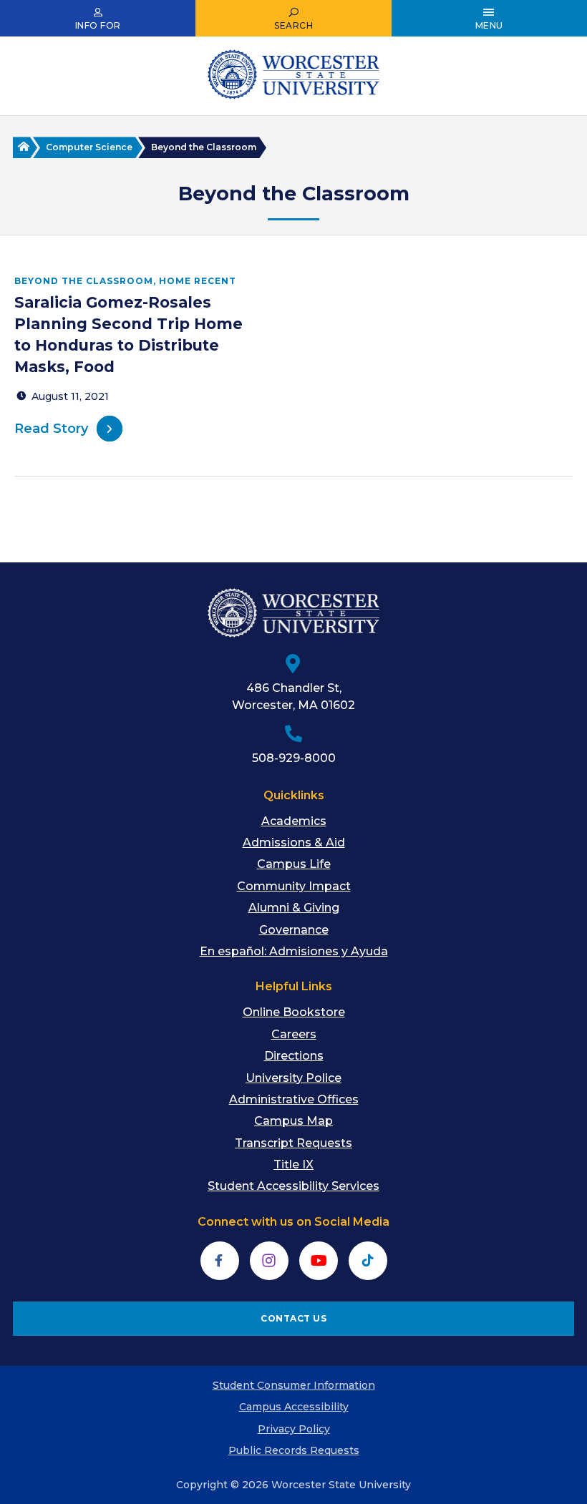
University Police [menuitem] (293, 1078)
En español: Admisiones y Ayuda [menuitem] (294, 951)
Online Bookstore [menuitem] (294, 1012)
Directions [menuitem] (294, 1056)
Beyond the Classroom (83, 280)
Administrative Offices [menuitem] (294, 1099)
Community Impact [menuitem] (294, 886)
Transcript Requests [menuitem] (293, 1143)
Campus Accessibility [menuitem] (294, 1406)
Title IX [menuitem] (293, 1164)
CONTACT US (293, 1318)
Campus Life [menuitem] (294, 864)
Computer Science (89, 147)
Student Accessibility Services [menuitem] (293, 1186)
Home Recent (197, 280)
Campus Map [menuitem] (293, 1121)
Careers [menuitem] (293, 1034)
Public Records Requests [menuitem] (293, 1450)
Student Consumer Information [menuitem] (294, 1385)
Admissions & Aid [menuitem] (294, 842)
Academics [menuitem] (293, 821)
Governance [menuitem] (294, 930)
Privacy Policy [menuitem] (294, 1428)
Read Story (51, 428)
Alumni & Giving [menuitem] (293, 907)
